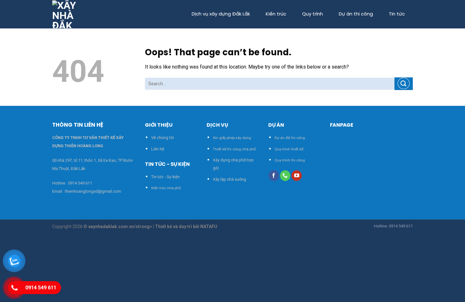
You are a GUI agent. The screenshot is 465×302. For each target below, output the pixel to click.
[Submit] (403, 83)
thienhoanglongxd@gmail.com (92, 191)
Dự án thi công (356, 14)
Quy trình (312, 14)
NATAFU (208, 226)
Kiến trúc (276, 14)
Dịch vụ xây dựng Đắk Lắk (221, 14)
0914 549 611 (80, 183)
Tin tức (397, 14)
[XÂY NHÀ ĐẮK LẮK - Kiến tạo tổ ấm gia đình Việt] (66, 14)
